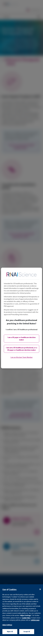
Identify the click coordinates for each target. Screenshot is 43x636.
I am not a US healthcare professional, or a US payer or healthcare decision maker (21, 349)
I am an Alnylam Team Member (22, 357)
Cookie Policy (26, 618)
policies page (35, 620)
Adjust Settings (7, 625)
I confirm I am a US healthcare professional (21, 329)
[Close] (40, 589)
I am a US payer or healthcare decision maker (22, 338)
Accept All (27, 632)
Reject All (10, 632)
